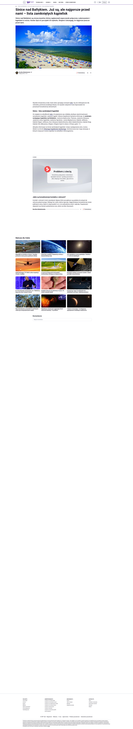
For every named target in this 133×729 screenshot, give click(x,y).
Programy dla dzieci (48, 708)
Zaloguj (104, 2)
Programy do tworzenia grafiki (50, 709)
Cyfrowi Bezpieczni (26, 708)
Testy (90, 700)
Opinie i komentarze (71, 2)
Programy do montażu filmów (50, 705)
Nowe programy (48, 711)
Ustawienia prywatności (86, 716)
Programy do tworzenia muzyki (50, 702)
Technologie (39, 2)
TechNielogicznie (26, 709)
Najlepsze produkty (70, 705)
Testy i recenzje (69, 702)
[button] (99, 2)
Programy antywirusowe (49, 706)
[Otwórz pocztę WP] (95, 2)
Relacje (90, 706)
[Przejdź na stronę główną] (24, 3)
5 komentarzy (81, 72)
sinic (71, 103)
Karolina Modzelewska (24, 72)
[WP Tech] (31, 2)
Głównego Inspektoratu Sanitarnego (55, 129)
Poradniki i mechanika (93, 702)
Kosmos (48, 2)
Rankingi (68, 703)
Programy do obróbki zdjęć (50, 700)
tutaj (49, 726)
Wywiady (90, 705)
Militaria (61, 2)
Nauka (54, 2)
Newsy (68, 700)
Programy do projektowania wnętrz (51, 703)
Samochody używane (93, 703)
